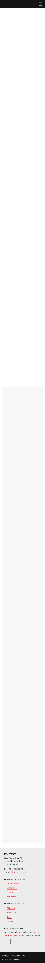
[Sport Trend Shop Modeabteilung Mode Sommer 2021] (9, 130)
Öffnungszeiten (13, 883)
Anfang (7, 369)
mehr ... (24, 159)
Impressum (18, 959)
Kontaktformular (12, 837)
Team (9, 917)
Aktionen (11, 908)
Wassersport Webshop (24, 65)
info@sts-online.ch (18, 872)
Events (10, 921)
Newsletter (11, 896)
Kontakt (10, 892)
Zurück (18, 369)
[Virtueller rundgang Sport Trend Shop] (9, 169)
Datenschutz (7, 959)
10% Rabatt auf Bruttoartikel (16, 817)
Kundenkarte (15, 814)
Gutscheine (12, 887)
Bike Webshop (24, 76)
